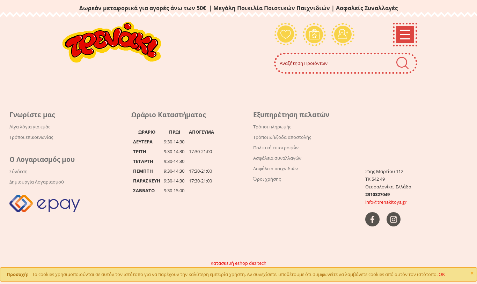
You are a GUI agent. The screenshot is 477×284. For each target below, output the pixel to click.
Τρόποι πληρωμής (272, 127)
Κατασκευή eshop (229, 263)
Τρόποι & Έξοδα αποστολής (282, 137)
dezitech (257, 263)
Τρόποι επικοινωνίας (31, 137)
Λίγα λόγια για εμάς (29, 127)
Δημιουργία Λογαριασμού (36, 182)
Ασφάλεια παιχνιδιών (275, 168)
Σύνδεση (18, 171)
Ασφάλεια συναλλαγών (277, 158)
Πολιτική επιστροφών (276, 147)
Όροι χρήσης (267, 179)
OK (442, 274)
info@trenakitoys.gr (385, 202)
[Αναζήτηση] (402, 63)
